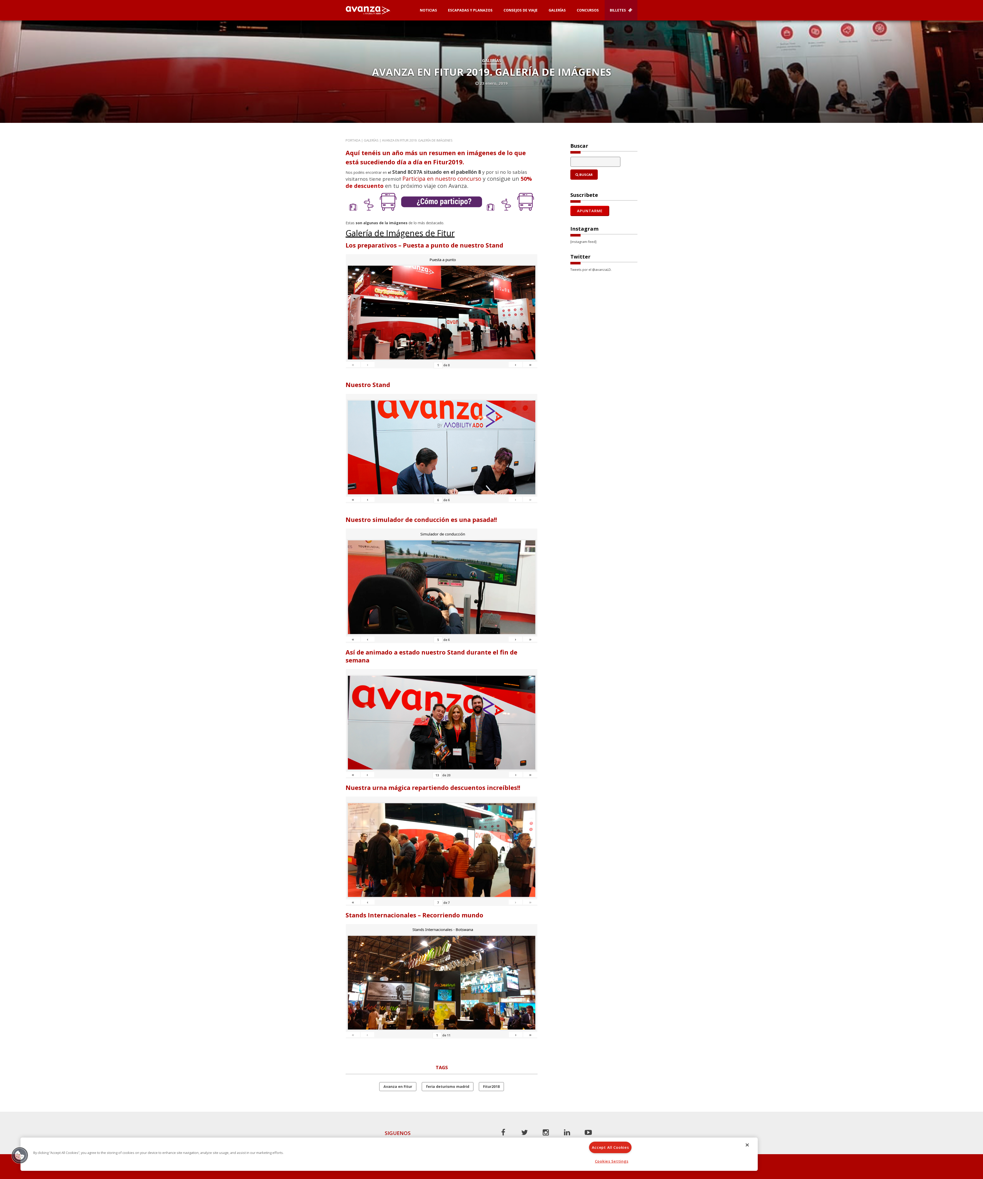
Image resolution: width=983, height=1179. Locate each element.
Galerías (557, 10)
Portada (353, 140)
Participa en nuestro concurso (441, 178)
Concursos (588, 10)
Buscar (586, 174)
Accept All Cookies (610, 1147)
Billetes (618, 10)
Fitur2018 (491, 1086)
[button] (20, 1155)
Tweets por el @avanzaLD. (591, 269)
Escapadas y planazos (470, 10)
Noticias (428, 10)
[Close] (747, 1145)
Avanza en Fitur (397, 1086)
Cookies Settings (611, 1161)
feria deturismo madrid (447, 1086)
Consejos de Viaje (521, 10)
